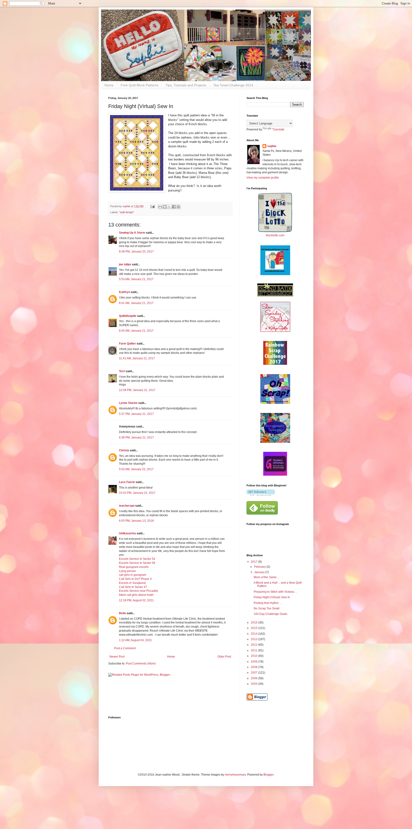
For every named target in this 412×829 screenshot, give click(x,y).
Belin (122, 613)
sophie (271, 146)
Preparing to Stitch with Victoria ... (275, 591)
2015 (254, 628)
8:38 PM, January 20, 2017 (136, 251)
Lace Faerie (127, 482)
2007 (254, 672)
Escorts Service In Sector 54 (137, 559)
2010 (254, 656)
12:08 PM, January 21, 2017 (137, 390)
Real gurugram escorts (134, 567)
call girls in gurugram (132, 575)
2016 (254, 622)
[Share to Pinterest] (178, 206)
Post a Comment (125, 648)
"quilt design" (126, 212)
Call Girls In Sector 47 (133, 587)
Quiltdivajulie (127, 316)
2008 (254, 667)
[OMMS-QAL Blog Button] (275, 274)
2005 (254, 683)
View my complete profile (263, 177)
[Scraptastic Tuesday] (275, 441)
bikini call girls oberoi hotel (136, 595)
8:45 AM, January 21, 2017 (136, 330)
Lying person (127, 571)
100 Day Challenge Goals (270, 614)
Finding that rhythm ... (267, 603)
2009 (254, 661)
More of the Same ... (266, 577)
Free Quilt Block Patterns (139, 85)
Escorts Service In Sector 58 (137, 563)
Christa (124, 450)
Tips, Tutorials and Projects (185, 85)
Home (108, 85)
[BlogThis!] (164, 206)
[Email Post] (152, 206)
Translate (278, 129)
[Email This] (160, 206)
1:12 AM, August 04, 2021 (135, 640)
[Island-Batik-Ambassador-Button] (275, 295)
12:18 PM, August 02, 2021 (136, 600)
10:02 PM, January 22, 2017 (137, 492)
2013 (254, 639)
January (259, 572)
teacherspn (126, 505)
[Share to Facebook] (173, 206)
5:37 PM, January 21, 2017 (136, 414)
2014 (254, 633)
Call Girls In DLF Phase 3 (135, 579)
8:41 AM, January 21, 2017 (136, 303)
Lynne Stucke (128, 403)
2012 (254, 644)
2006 (254, 678)
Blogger (268, 774)
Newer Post (116, 656)
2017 (254, 561)
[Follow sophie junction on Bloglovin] (261, 495)
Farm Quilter (127, 343)
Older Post (224, 656)
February (260, 566)
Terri (122, 371)
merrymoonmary (235, 774)
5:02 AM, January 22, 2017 (136, 469)
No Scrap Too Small (266, 608)
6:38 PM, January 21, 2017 (136, 437)
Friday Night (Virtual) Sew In (272, 597)
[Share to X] (169, 206)
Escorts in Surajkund (132, 583)
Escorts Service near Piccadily (138, 590)
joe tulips (125, 264)
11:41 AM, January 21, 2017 (137, 358)
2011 (254, 650)
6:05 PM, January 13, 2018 (136, 520)
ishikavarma (127, 533)
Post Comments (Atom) (141, 663)
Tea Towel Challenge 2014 (233, 85)
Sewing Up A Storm (132, 232)
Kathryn (124, 292)
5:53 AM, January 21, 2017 (136, 279)
